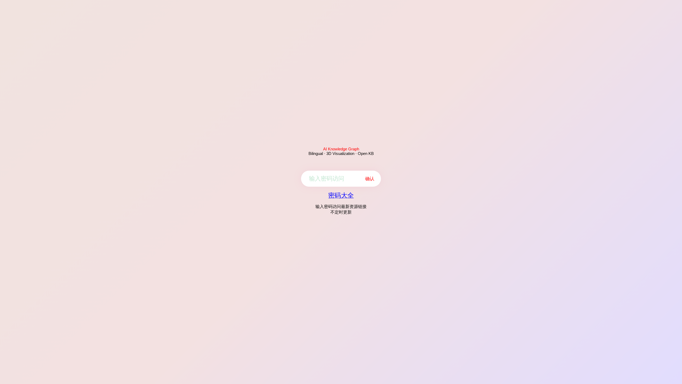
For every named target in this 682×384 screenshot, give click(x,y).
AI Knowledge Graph (341, 149)
